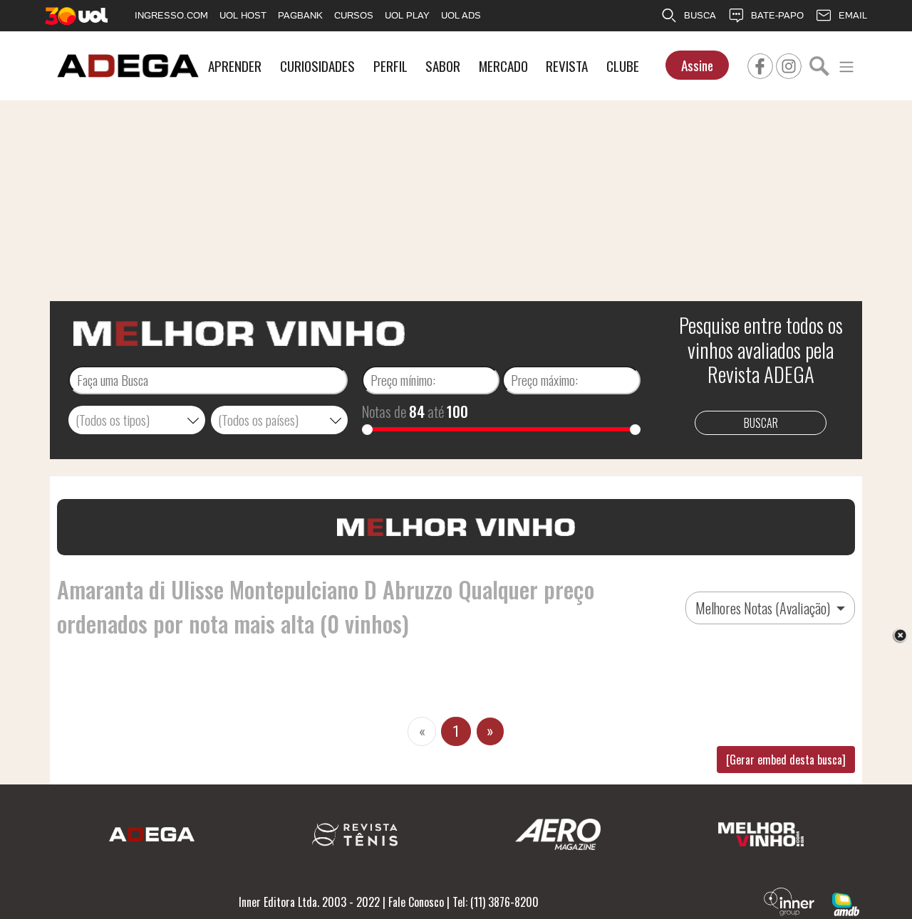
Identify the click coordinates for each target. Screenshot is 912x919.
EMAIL (853, 15)
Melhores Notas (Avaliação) (764, 608)
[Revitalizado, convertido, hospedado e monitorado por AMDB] (845, 902)
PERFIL (390, 66)
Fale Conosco (416, 901)
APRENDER (234, 66)
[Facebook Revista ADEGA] (760, 64)
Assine (697, 65)
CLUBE (622, 66)
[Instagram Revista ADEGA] (788, 64)
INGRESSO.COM (171, 15)
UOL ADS (461, 15)
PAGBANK (300, 15)
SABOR (442, 66)
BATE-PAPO (777, 15)
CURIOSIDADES (317, 66)
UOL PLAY (407, 15)
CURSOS (353, 15)
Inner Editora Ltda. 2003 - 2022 (309, 901)
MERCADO (503, 66)
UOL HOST (242, 15)
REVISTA (567, 66)
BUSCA (700, 15)
